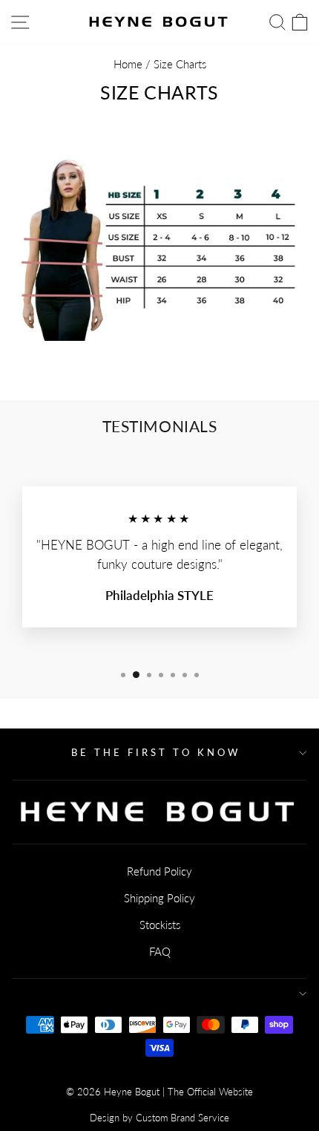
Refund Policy (159, 871)
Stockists (159, 924)
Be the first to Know (155, 752)
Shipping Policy (159, 898)
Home (128, 64)
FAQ (160, 951)
